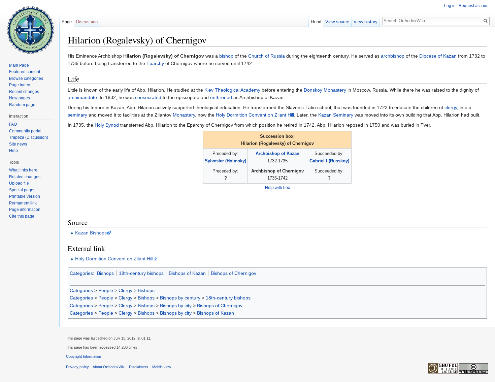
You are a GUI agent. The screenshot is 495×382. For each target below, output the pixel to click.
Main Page (19, 65)
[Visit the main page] (30, 27)
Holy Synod (107, 125)
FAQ (13, 124)
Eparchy (155, 63)
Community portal (25, 131)
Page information (24, 209)
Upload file (19, 183)
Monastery (184, 115)
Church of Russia (266, 56)
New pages (19, 98)
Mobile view (161, 367)
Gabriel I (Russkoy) (329, 160)
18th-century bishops (141, 273)
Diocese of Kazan (438, 56)
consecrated (148, 97)
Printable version (24, 196)
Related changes (24, 176)
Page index (19, 85)
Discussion (87, 21)
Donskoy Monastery (325, 90)
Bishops (105, 273)
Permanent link (23, 203)
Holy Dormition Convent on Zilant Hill (255, 115)
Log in (450, 5)
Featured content (24, 71)
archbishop (392, 56)
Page (67, 21)
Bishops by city (176, 305)
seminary (77, 115)
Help (13, 150)
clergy (450, 107)
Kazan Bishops (91, 232)
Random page (22, 104)
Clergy (125, 290)
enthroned (221, 97)
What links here (23, 170)
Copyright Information (83, 356)
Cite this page (21, 216)
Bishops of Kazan (187, 273)
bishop (226, 56)
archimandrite (82, 97)
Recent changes (24, 91)
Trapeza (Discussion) (28, 137)
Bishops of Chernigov (233, 273)
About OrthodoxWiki (109, 367)
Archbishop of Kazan (277, 153)
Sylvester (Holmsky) (225, 160)
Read (316, 21)
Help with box (277, 187)
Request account (474, 5)
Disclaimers (138, 367)
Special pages (22, 190)
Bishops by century (180, 297)
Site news (18, 144)
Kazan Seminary (335, 115)
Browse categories (26, 78)
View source (337, 21)
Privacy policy (77, 367)
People (105, 290)
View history (365, 21)
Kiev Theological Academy (232, 90)
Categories (81, 273)
